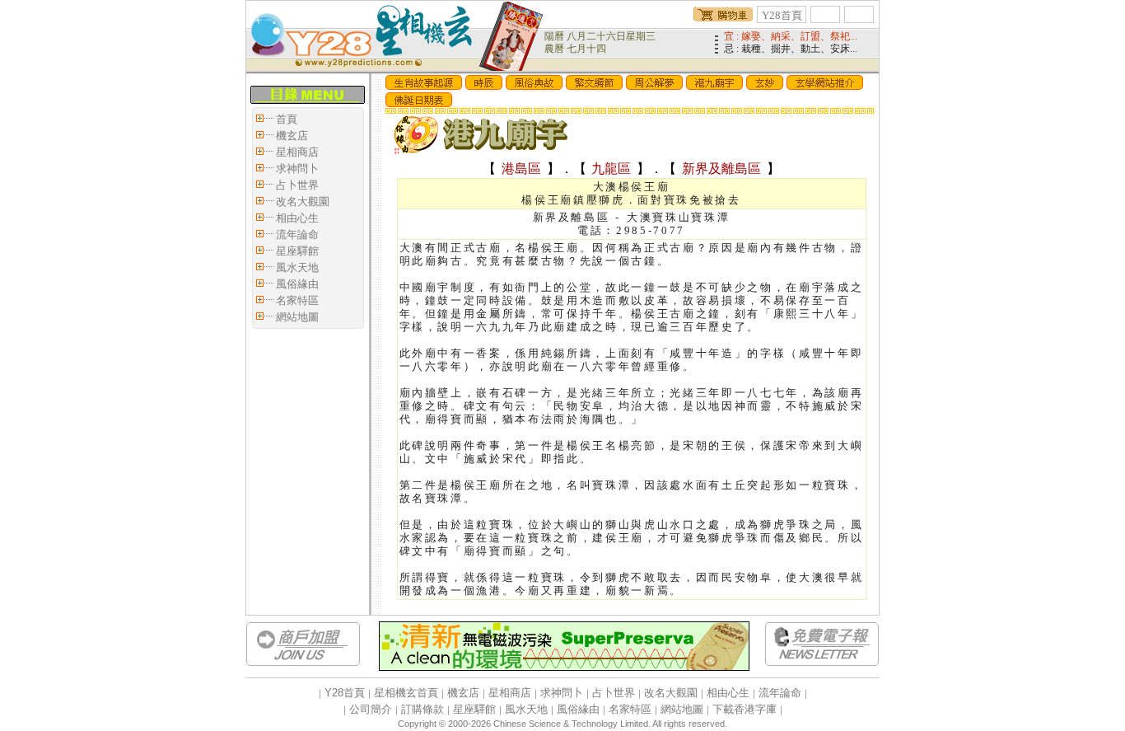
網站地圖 (297, 317)
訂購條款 (422, 709)
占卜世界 (297, 185)
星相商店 (297, 152)
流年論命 (297, 234)
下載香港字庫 (744, 709)
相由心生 (297, 218)
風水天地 (297, 267)
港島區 (521, 169)
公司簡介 (370, 709)
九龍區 (611, 169)
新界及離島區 (721, 169)
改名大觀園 (302, 201)
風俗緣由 (297, 284)
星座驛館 (297, 251)
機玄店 (292, 135)
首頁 (286, 119)
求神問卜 (297, 168)
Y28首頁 (782, 15)
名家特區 (297, 300)
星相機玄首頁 (406, 692)
